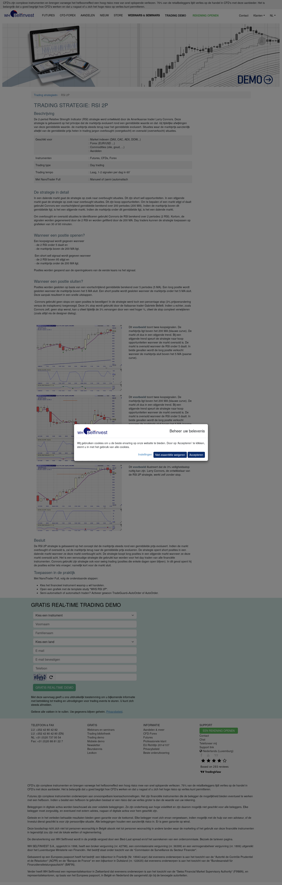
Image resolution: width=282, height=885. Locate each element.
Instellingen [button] (145, 454)
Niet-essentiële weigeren (170, 455)
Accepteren (196, 455)
